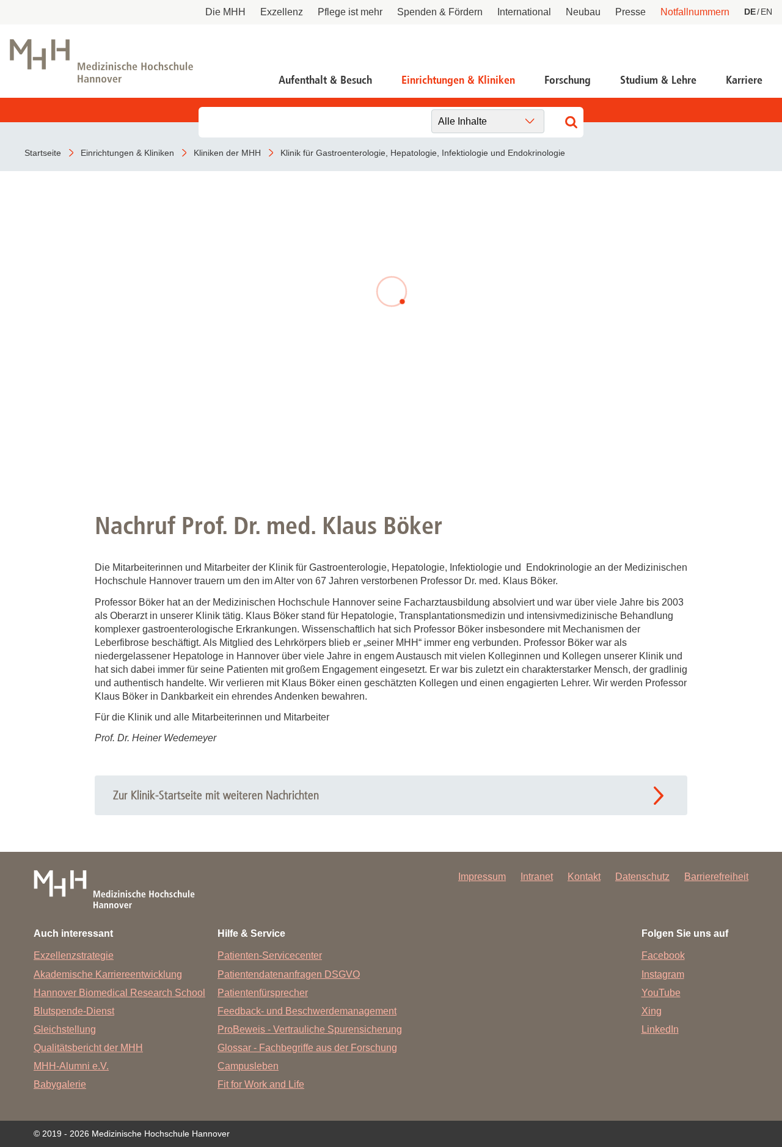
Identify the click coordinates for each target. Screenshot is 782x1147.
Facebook (663, 955)
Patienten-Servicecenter (269, 955)
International (524, 12)
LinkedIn (660, 1029)
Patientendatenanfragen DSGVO (288, 974)
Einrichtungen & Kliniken (458, 80)
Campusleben (248, 1066)
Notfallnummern (694, 12)
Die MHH (225, 12)
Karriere (744, 80)
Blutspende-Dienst (74, 1011)
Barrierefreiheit (716, 876)
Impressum (482, 876)
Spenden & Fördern (440, 12)
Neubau (583, 12)
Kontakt (584, 876)
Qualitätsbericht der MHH (88, 1048)
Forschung (567, 80)
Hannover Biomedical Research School (119, 993)
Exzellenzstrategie (74, 955)
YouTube (661, 993)
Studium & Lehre (658, 80)
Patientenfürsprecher (262, 993)
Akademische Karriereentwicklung (108, 974)
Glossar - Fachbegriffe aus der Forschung (307, 1048)
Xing (651, 1011)
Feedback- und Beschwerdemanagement (306, 1011)
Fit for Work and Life (260, 1084)
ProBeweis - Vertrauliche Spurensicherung (309, 1029)
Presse (630, 12)
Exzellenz (281, 12)
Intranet (537, 876)
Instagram (662, 974)
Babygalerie (60, 1084)
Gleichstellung (65, 1029)
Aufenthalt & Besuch (325, 80)
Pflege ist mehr (350, 12)
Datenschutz (642, 876)
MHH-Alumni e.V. (71, 1066)
